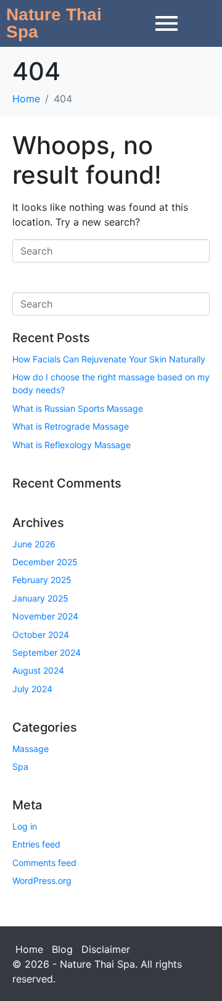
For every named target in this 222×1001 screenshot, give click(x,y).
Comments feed (44, 862)
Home (29, 949)
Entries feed (36, 844)
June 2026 (34, 544)
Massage (30, 748)
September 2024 (46, 652)
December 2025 (45, 562)
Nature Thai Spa (54, 23)
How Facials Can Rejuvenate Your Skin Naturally (108, 359)
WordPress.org (42, 880)
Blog (62, 949)
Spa (20, 766)
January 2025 (40, 598)
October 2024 (40, 634)
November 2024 (45, 616)
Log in (24, 826)
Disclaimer (105, 949)
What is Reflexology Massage (71, 444)
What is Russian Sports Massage (77, 408)
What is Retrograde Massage (70, 426)
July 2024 (32, 689)
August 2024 (38, 670)
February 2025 (42, 579)
